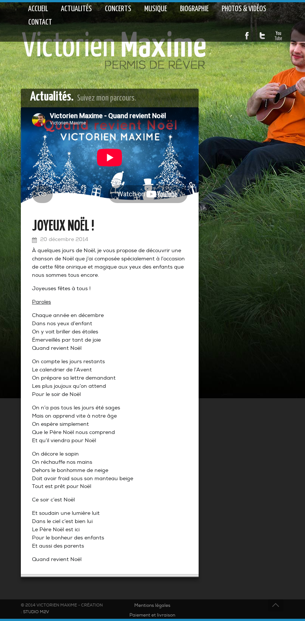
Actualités (76, 9)
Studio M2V (36, 612)
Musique (155, 9)
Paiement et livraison (152, 615)
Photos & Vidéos (244, 9)
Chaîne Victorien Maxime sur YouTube (278, 36)
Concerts (118, 9)
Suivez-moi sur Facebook (247, 36)
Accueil (38, 9)
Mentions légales (152, 605)
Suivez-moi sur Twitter (263, 36)
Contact (40, 22)
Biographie (194, 9)
